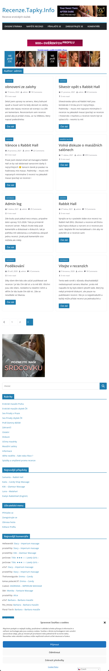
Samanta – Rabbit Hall (12, 477)
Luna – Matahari (10, 491)
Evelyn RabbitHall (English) (15, 496)
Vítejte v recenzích (73, 265)
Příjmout (54, 644)
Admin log (13, 203)
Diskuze (6, 437)
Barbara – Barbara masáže (20, 600)
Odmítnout (54, 652)
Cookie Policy (53, 667)
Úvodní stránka (13, 26)
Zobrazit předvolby (54, 660)
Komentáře (94, 26)
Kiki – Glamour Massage (13, 486)
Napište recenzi (34, 26)
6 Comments (92, 92)
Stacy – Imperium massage (26, 543)
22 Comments (38, 150)
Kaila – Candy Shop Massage (15, 482)
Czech (83, 669)
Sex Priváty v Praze (11, 413)
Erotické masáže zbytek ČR (14, 408)
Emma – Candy (26, 576)
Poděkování (14, 265)
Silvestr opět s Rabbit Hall (79, 86)
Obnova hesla (8, 522)
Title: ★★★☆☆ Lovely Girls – (25, 557)
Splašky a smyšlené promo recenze (18, 460)
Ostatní (9, 81)
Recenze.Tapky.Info (28, 10)
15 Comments (90, 209)
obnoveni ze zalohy (20, 86)
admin (25, 92)
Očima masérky (9, 441)
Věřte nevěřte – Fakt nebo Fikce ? (17, 455)
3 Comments (34, 271)
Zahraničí (6, 427)
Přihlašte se (54, 26)
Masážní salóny (66, 139)
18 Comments (36, 92)
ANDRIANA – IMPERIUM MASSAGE (26, 586)
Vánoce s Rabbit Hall (21, 145)
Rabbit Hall (67, 203)
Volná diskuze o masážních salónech (80, 147)
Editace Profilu (9, 527)
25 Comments (35, 209)
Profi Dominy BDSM (11, 422)
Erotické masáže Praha (13, 404)
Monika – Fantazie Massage (20, 590)
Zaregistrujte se (74, 26)
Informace (10, 198)
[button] (104, 622)
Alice (15, 595)
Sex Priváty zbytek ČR (12, 418)
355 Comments (91, 155)
